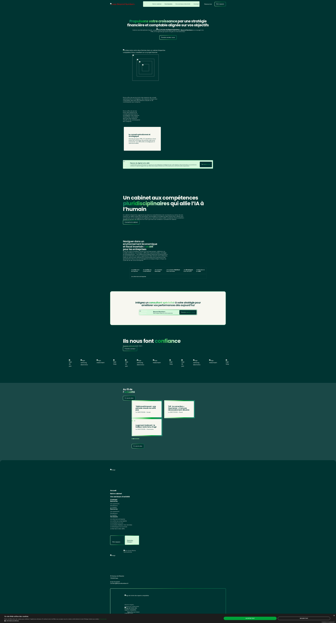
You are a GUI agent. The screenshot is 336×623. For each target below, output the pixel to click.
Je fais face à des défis (117, 528)
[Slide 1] (125, 152)
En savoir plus (129, 398)
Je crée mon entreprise (117, 519)
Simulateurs (114, 505)
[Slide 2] (127, 152)
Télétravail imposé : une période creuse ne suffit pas (146, 426)
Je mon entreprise (135, 270)
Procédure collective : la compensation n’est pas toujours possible (146, 408)
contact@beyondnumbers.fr (119, 583)
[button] (190, 420)
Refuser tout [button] (304, 618)
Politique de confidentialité (132, 606)
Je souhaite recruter (116, 523)
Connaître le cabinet (131, 222)
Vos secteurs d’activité (182, 4)
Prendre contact (130, 349)
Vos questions (114, 503)
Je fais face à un (200, 270)
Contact (196, 4)
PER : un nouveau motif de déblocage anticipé (179, 408)
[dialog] (168, 618)
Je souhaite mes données (173, 270)
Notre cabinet (157, 4)
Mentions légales (129, 604)
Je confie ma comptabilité (118, 521)
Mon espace (220, 4)
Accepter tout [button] (250, 618)
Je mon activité (188, 270)
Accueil (147, 4)
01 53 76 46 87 (115, 582)
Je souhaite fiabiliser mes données (121, 525)
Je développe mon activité (118, 527)
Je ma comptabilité (147, 270)
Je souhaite (158, 270)
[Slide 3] (128, 152)
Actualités (113, 507)
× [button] (334, 615)
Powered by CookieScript (328, 622)
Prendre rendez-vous (168, 37)
